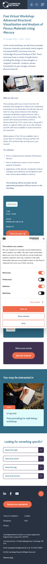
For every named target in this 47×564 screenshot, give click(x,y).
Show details (35, 302)
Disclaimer (7, 521)
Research (11, 329)
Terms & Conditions (10, 516)
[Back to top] (41, 493)
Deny (23, 323)
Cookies (27, 516)
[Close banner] (43, 238)
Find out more (16, 233)
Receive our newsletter (17, 504)
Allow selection (23, 316)
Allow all (23, 309)
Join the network (23, 355)
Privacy (6, 526)
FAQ (26, 521)
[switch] (41, 279)
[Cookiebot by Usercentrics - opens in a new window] (29, 238)
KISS (11, 558)
